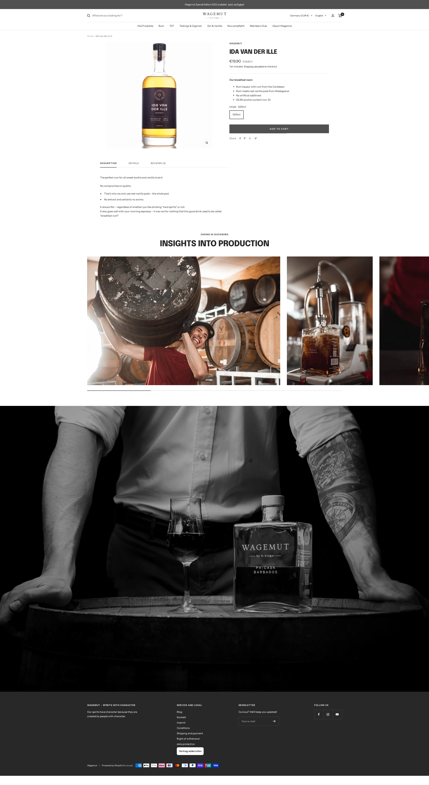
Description (108, 163)
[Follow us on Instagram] (328, 714)
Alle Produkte (145, 25)
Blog (179, 711)
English (319, 15)
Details (134, 163)
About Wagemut (282, 25)
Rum (161, 25)
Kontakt (181, 717)
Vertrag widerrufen (190, 751)
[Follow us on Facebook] (318, 714)
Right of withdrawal (188, 738)
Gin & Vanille (214, 25)
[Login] (332, 15)
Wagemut (235, 43)
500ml (236, 114)
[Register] (274, 721)
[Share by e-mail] (255, 138)
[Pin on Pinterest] (245, 138)
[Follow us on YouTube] (337, 714)
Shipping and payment (190, 733)
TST (171, 25)
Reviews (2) (158, 163)
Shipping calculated (254, 66)
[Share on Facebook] (240, 138)
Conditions (183, 728)
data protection (186, 744)
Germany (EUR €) (299, 15)
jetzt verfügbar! (236, 4)
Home (90, 36)
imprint (181, 722)
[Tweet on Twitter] (250, 138)
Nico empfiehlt (235, 25)
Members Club (258, 25)
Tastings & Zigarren (190, 25)
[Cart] (340, 15)
